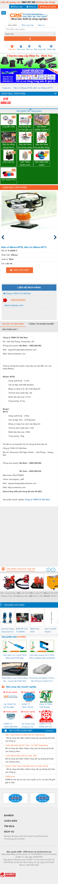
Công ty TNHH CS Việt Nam (18, 293)
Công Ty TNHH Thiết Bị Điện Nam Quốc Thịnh (45, 706)
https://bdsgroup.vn (25, 869)
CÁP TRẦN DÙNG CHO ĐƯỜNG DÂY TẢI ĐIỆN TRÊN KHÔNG (25, 163)
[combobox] (30, 34)
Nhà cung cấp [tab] (27, 25)
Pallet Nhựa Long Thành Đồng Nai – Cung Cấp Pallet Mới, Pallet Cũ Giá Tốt (15, 679)
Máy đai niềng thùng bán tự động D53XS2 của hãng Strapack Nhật (8, 146)
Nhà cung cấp (40, 49)
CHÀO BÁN (10, 820)
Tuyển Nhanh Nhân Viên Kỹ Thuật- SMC (21, 756)
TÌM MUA (9, 826)
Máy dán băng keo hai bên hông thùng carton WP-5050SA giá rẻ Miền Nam (41, 146)
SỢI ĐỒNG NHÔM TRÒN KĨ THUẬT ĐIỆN (42, 128)
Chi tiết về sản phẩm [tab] (13, 324)
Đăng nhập (18, 7)
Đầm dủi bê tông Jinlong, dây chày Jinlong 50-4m (24, 594)
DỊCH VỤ (9, 831)
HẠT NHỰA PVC (8, 180)
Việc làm (12, 49)
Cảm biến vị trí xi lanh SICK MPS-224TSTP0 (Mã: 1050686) (14, 656)
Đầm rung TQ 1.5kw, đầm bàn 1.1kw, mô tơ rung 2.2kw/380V (39, 594)
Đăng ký (32, 7)
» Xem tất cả (49, 730)
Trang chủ (6, 88)
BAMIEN (9, 815)
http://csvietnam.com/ (13, 305)
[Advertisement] (29, 535)
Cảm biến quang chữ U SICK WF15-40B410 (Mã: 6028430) (42, 656)
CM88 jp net (10, 776)
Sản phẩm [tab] (12, 25)
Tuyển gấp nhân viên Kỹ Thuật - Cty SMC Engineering (26, 745)
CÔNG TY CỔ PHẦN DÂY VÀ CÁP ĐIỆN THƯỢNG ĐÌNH (46, 725)
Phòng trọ (11, 869)
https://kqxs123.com (42, 869)
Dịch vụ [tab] (41, 25)
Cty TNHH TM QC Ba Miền (10, 705)
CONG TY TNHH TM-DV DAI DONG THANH (27, 706)
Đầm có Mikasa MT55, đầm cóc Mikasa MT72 (33, 88)
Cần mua (21, 49)
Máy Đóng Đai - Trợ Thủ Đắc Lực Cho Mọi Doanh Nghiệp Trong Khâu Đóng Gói (25, 128)
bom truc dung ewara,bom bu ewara (7, 630)
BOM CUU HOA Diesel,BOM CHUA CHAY (35, 630)
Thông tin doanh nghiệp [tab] (41, 324)
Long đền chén (8, 127)
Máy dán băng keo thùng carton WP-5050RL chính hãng (25, 146)
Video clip (51, 49)
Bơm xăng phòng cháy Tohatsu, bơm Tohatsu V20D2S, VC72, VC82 (10, 594)
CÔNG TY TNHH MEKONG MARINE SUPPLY (11, 725)
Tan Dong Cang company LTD (28, 725)
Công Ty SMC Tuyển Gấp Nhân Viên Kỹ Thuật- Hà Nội (26, 766)
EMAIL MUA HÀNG (20, 270)
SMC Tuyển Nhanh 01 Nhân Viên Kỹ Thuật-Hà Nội (25, 735)
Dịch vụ (29, 49)
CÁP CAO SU (8, 162)
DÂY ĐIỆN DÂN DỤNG (41, 163)
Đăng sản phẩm (49, 7)
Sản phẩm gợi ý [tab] (10, 329)
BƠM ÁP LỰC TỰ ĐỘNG (22, 630)
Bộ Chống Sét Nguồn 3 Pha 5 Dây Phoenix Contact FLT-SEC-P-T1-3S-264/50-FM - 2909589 (42, 679)
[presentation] (49, 570)
